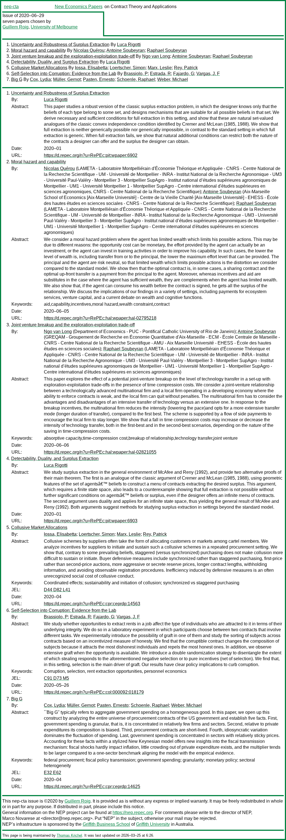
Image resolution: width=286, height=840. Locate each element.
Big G (16, 79)
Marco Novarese (18, 818)
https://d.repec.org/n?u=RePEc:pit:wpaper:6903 (90, 520)
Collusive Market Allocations (39, 67)
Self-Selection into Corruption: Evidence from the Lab (63, 73)
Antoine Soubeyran (125, 50)
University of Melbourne (54, 27)
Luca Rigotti (129, 44)
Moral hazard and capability (38, 50)
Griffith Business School (106, 824)
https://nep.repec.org (133, 812)
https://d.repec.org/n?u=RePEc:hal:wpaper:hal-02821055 (100, 452)
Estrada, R (160, 73)
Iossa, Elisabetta (91, 67)
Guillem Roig (15, 27)
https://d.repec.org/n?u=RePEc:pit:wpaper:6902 (90, 155)
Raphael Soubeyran (167, 50)
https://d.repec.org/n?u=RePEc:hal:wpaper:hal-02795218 (100, 318)
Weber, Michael (172, 79)
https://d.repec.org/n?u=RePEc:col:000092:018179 (94, 692)
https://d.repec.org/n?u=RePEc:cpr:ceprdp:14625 (92, 786)
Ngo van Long (156, 56)
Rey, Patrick (186, 67)
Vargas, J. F (208, 73)
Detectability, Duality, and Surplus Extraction (55, 61)
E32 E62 (52, 772)
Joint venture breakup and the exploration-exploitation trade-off (73, 56)
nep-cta (11, 6)
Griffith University (153, 824)
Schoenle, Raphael (136, 79)
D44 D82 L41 (57, 589)
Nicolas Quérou (88, 50)
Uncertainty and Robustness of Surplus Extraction (60, 44)
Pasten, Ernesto (99, 79)
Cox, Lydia (40, 79)
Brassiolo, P (136, 73)
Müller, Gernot (67, 79)
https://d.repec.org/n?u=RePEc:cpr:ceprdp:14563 (92, 603)
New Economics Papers (79, 6)
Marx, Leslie (160, 67)
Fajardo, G (183, 73)
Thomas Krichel (69, 835)
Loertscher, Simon (128, 67)
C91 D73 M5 (56, 678)
